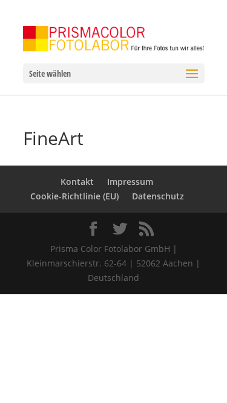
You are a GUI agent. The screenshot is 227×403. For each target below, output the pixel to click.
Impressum (130, 181)
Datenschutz (158, 196)
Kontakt (77, 181)
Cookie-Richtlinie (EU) (74, 196)
